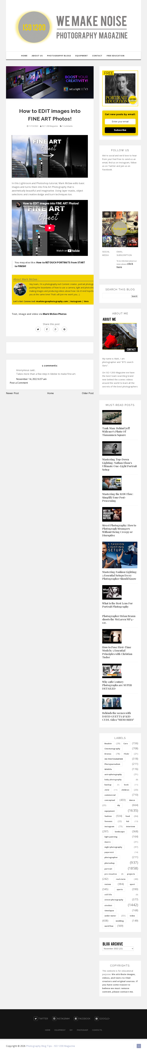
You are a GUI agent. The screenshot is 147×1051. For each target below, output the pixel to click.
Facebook (84, 1018)
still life (108, 894)
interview (130, 826)
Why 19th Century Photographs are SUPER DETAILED (117, 685)
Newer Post (12, 393)
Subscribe (120, 130)
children (125, 790)
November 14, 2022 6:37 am (31, 379)
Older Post (88, 393)
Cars (125, 743)
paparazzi (109, 852)
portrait (108, 869)
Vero (86, 301)
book (126, 785)
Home (50, 393)
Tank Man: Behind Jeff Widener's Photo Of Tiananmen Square (116, 432)
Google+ (104, 1018)
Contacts (97, 1030)
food (127, 816)
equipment (110, 811)
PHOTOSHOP (82, 1030)
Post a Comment (19, 382)
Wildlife (108, 769)
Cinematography (112, 748)
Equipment (60, 1030)
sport (132, 884)
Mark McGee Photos (54, 314)
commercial (110, 795)
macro (108, 842)
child (107, 790)
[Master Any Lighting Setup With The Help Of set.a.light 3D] (50, 82)
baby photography (113, 779)
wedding (120, 921)
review (108, 884)
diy (118, 805)
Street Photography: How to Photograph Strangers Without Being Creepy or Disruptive (119, 530)
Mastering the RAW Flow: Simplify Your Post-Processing (117, 497)
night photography (113, 847)
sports (120, 889)
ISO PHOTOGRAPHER (114, 759)
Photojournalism (112, 764)
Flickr (126, 754)
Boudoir (108, 743)
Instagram (75, 301)
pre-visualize (111, 874)
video (132, 916)
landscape (119, 831)
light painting (111, 837)
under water (110, 916)
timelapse (109, 910)
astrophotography (113, 774)
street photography (114, 900)
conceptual (110, 800)
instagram (109, 826)
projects (131, 874)
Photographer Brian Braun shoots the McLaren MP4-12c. (118, 619)
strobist (108, 905)
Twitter (43, 1018)
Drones (108, 754)
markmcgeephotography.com (52, 301)
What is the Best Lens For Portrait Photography (117, 605)
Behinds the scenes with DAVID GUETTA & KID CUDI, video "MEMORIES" (118, 716)
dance (132, 800)
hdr (127, 821)
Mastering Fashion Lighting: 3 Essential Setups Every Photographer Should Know (119, 575)
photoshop (110, 863)
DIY (71, 1030)
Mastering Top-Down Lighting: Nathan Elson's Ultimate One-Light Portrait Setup (119, 464)
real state (120, 879)
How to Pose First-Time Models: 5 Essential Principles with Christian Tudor (117, 652)
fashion (108, 816)
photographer (111, 857)
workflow (109, 926)
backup (108, 785)
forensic (108, 821)
